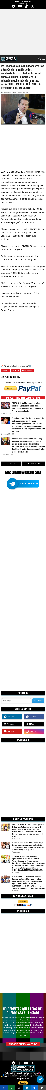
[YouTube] (20, 7)
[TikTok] (26, 7)
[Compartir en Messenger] (34, 1087)
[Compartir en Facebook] (4, 1087)
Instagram (33, 731)
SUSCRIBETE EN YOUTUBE (23, 1044)
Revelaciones (27, 370)
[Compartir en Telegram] (27, 1087)
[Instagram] (19, 1063)
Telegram (10, 717)
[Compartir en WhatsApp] (11, 1087)
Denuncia (5, 370)
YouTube (10, 731)
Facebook (33, 717)
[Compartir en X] (19, 1087)
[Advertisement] (23, 31)
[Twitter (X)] (32, 7)
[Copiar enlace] (42, 1087)
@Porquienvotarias (9, 92)
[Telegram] (13, 7)
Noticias (16, 370)
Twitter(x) (10, 724)
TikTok (31, 724)
